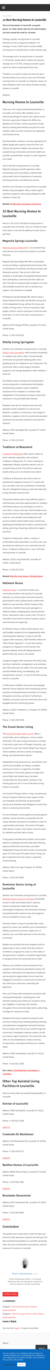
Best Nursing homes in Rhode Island (26, 576)
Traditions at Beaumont (13, 454)
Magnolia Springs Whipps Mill (15, 247)
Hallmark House (9, 590)
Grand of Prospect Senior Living (19, 733)
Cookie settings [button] (9, 1364)
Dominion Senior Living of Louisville (18, 899)
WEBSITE (6, 1127)
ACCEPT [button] (21, 1364)
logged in (17, 1328)
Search (5, 1343)
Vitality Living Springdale (13, 352)
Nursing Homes (10, 1294)
